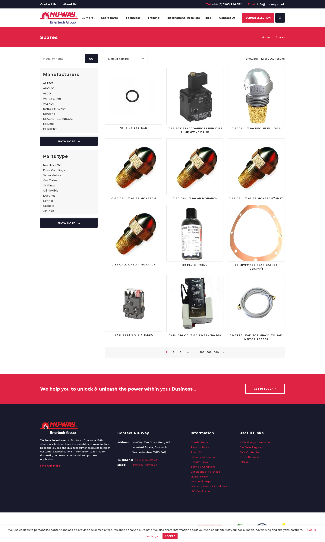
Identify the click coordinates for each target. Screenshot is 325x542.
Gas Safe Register (251, 447)
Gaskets (48, 206)
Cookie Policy (199, 442)
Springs (48, 200)
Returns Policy (200, 447)
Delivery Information (203, 456)
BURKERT (50, 129)
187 (202, 352)
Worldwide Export (202, 481)
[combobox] (126, 58)
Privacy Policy (199, 461)
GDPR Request (249, 456)
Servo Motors (52, 175)
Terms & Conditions (203, 466)
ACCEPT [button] (170, 536)
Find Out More (50, 465)
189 (216, 352)
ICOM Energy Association (255, 442)
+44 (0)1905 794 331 (146, 459)
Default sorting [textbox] (118, 59)
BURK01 (48, 124)
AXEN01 (48, 103)
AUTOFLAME (52, 98)
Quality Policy (199, 476)
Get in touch (263, 388)
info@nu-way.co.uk (271, 4)
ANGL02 (49, 88)
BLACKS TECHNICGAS (58, 119)
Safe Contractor (250, 452)
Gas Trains (50, 180)
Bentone (49, 114)
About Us (70, 4)
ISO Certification (201, 491)
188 (209, 352)
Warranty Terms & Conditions (209, 486)
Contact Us (48, 4)
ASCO (47, 93)
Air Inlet (48, 211)
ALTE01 (48, 83)
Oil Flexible (50, 190)
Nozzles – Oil (52, 165)
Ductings (49, 195)
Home (266, 37)
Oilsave (244, 461)
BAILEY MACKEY (54, 108)
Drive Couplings (54, 170)
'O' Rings (49, 185)
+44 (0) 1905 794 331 (226, 4)
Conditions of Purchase (205, 471)
